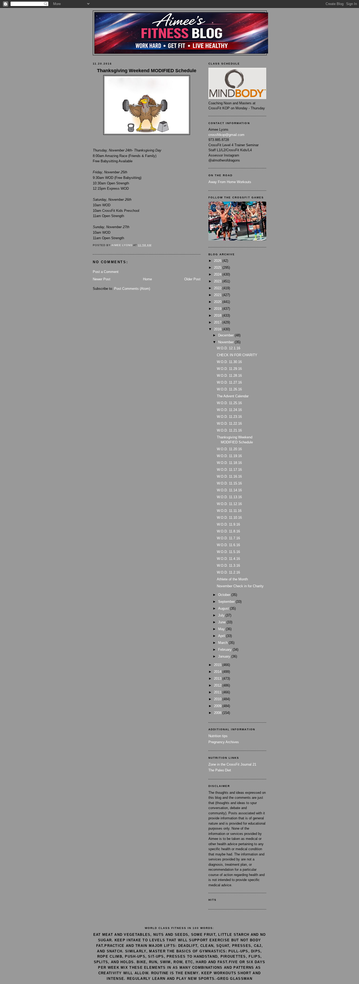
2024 (218, 274)
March (223, 643)
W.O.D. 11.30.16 (229, 362)
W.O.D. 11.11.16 (229, 511)
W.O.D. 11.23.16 (229, 417)
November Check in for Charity (240, 586)
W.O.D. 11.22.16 (229, 423)
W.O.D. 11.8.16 (228, 531)
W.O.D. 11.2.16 (228, 572)
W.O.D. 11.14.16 (229, 490)
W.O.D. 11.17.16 (229, 470)
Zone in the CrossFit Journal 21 (232, 764)
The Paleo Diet (219, 770)
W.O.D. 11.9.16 (228, 524)
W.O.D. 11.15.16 (229, 483)
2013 (218, 679)
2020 (218, 302)
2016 (218, 329)
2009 (218, 706)
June (222, 622)
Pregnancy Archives (223, 742)
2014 (218, 672)
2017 (218, 322)
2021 (218, 295)
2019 (218, 309)
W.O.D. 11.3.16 (228, 565)
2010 (218, 699)
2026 (218, 261)
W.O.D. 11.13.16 (229, 497)
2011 (218, 692)
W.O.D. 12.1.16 (228, 348)
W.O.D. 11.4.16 (228, 559)
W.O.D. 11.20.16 (229, 449)
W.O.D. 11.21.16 (229, 430)
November (226, 342)
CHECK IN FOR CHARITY (237, 355)
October (224, 595)
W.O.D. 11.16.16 (229, 476)
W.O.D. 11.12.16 (229, 504)
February (225, 650)
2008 (218, 713)
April (222, 636)
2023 (218, 281)
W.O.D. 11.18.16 (229, 463)
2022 (218, 288)
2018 (218, 315)
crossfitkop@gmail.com (226, 135)
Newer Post (101, 279)
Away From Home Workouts (229, 182)
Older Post (192, 279)
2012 (218, 685)
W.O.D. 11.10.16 (229, 518)
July (221, 615)
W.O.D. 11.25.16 (229, 403)
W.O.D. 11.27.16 (229, 382)
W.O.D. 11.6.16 (228, 545)
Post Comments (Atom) (132, 289)
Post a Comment (106, 272)
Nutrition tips (218, 736)
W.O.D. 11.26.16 (229, 389)
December (226, 335)
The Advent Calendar (233, 396)
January (224, 656)
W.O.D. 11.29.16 (229, 369)
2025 (218, 268)
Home (147, 279)
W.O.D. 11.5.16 (228, 552)
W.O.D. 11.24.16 (229, 410)
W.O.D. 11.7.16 (228, 538)
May (222, 629)
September (227, 602)
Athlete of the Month (232, 579)
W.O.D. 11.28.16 (229, 376)
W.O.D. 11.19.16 (229, 456)
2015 (218, 665)
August (224, 608)
